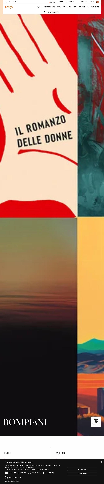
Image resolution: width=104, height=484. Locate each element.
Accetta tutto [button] (82, 469)
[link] (93, 2)
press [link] (75, 7)
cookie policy (30, 467)
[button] (35, 481)
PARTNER (61, 2)
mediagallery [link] (67, 7)
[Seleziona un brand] (38, 7)
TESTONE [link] (82, 7)
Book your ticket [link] (93, 7)
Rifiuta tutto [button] (83, 474)
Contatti (83, 2)
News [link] (58, 7)
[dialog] (52, 471)
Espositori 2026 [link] (49, 7)
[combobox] (101, 462)
